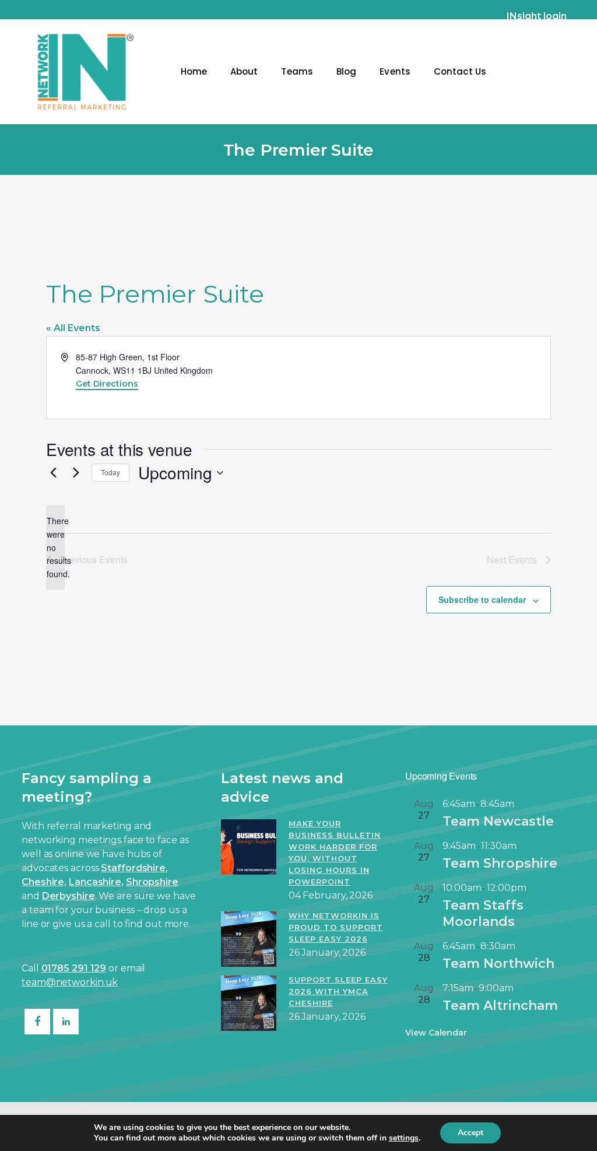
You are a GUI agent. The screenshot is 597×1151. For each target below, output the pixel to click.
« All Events (73, 328)
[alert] (55, 547)
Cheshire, (44, 881)
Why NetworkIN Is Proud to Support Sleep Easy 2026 (336, 927)
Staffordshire (133, 867)
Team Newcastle (498, 821)
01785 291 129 (74, 968)
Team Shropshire (500, 863)
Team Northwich (498, 963)
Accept (470, 1132)
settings (404, 1138)
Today (110, 472)
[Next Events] (76, 473)
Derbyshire (68, 895)
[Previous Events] (53, 473)
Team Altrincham (500, 1005)
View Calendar (436, 1032)
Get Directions (107, 383)
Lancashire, (96, 881)
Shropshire (152, 881)
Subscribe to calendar (482, 599)
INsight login (537, 16)
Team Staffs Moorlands (483, 913)
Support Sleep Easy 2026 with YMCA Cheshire (338, 991)
